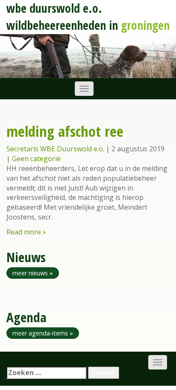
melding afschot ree (64, 131)
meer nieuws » (32, 273)
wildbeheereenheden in (88, 25)
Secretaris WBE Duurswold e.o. (55, 148)
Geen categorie (36, 158)
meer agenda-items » (42, 333)
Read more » (26, 232)
